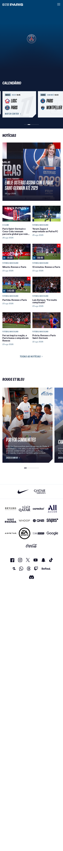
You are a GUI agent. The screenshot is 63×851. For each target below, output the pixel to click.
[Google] (52, 533)
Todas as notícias (30, 356)
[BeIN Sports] (38, 533)
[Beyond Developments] (10, 509)
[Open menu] (58, 4)
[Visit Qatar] (24, 509)
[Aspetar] (10, 533)
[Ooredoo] (38, 509)
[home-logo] (12, 4)
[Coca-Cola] (31, 546)
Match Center (12, 114)
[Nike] (23, 491)
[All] (52, 509)
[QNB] (38, 521)
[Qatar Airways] (39, 491)
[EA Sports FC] (24, 533)
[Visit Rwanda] (10, 521)
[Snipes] (52, 521)
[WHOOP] (24, 521)
